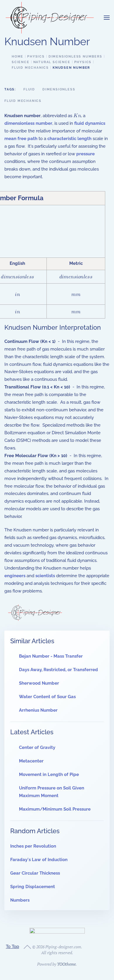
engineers (14, 575)
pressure (85, 153)
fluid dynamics (89, 123)
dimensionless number (28, 123)
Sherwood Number (39, 683)
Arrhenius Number (38, 710)
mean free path (20, 138)
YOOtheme (66, 964)
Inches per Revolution (33, 846)
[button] (107, 17)
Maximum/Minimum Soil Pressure (55, 809)
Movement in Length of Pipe (49, 774)
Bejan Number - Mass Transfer (51, 656)
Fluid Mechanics (23, 101)
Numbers (20, 900)
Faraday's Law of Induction (39, 859)
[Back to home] (49, 17)
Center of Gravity (37, 747)
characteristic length (69, 138)
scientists (45, 575)
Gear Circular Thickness (35, 873)
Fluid (29, 89)
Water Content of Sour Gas (47, 696)
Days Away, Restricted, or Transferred (58, 669)
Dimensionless (58, 89)
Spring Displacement (32, 886)
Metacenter (31, 761)
